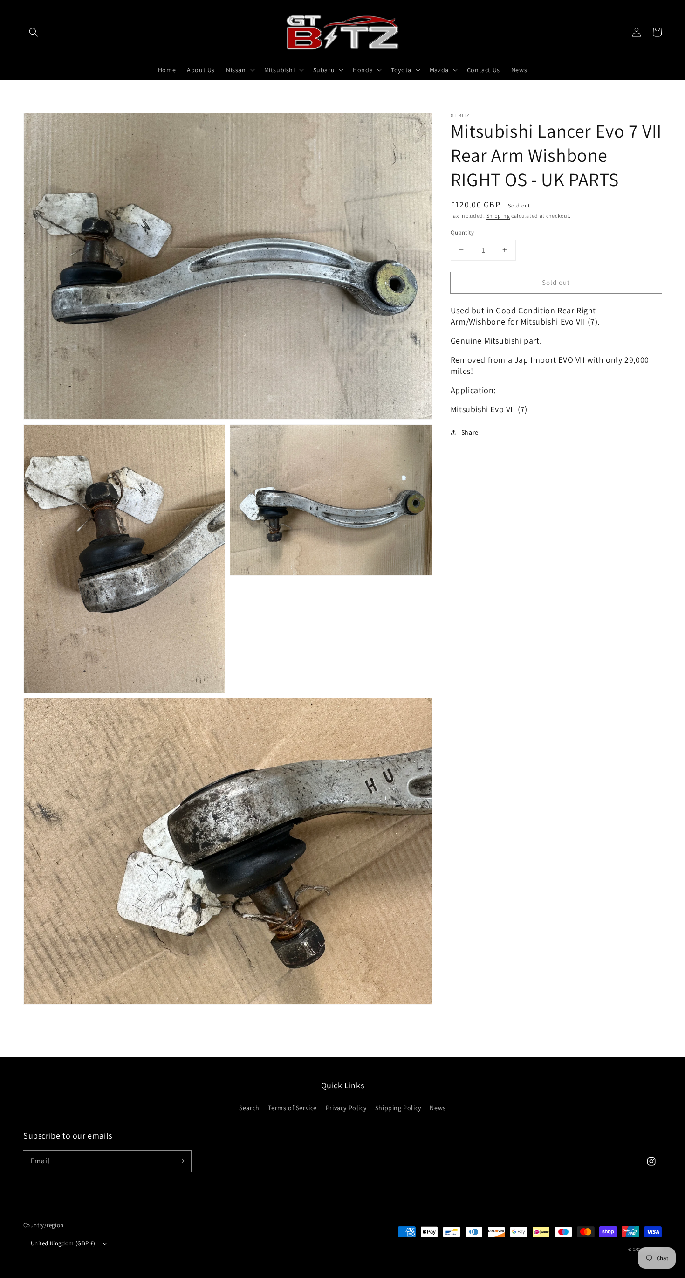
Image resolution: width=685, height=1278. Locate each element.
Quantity (462, 232)
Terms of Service (292, 1108)
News (437, 1108)
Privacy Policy (346, 1108)
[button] (33, 32)
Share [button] (470, 432)
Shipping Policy (398, 1108)
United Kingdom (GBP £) (63, 1243)
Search (249, 1108)
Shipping (498, 215)
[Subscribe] (181, 1161)
